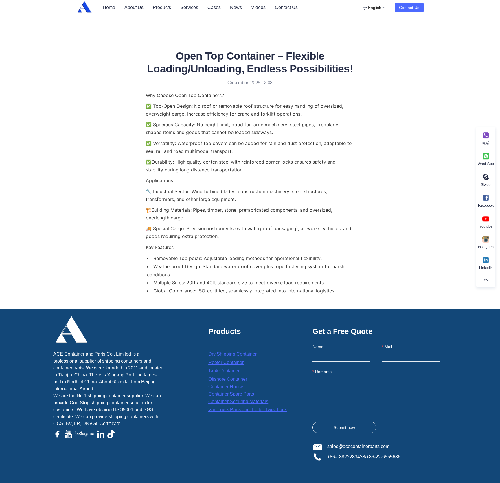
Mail (388, 346)
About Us (134, 7)
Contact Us (286, 7)
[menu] (230, 7)
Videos (258, 7)
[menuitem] (109, 7)
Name (317, 346)
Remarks (323, 371)
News (236, 7)
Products (162, 7)
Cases (214, 7)
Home (109, 7)
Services (189, 7)
